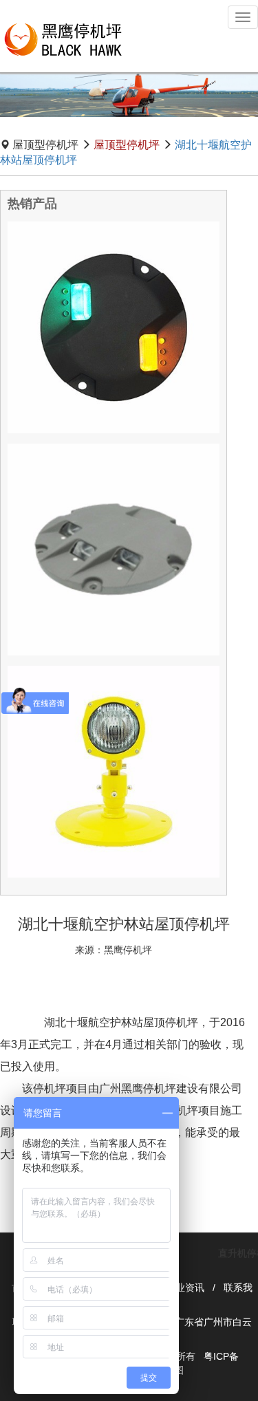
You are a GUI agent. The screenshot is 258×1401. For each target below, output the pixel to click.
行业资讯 (185, 1287)
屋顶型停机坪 (127, 145)
